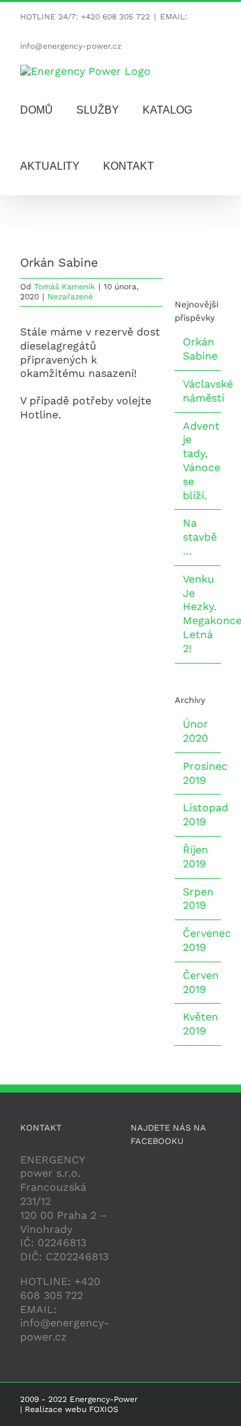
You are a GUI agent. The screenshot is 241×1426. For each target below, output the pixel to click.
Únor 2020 (195, 731)
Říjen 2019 (195, 856)
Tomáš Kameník (64, 286)
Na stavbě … (200, 537)
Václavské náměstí (208, 391)
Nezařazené (70, 296)
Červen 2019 (201, 982)
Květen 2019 (200, 1023)
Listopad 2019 (205, 814)
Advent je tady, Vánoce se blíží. (201, 461)
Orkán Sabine (200, 348)
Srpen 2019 (198, 898)
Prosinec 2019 (205, 773)
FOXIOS (103, 1409)
